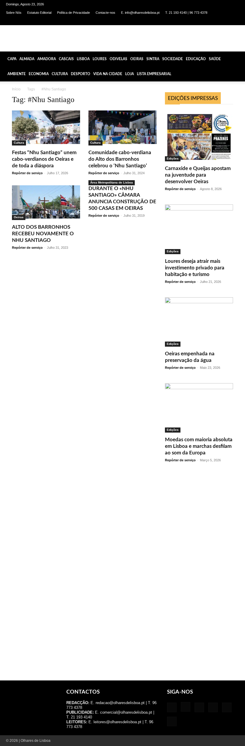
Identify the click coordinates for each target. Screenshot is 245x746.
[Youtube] (234, 21)
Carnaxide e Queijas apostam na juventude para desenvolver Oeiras (198, 175)
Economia (39, 74)
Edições (173, 158)
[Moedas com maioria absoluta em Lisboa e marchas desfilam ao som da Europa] (199, 408)
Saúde (215, 59)
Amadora (46, 59)
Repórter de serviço (27, 173)
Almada (26, 59)
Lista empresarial (154, 74)
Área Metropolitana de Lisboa (111, 182)
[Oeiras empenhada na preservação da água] (199, 322)
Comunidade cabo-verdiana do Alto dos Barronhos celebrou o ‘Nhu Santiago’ (119, 159)
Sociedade (172, 59)
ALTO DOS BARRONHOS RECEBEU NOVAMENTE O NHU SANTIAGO (43, 234)
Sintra (152, 59)
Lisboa (83, 59)
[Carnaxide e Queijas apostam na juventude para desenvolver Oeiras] (199, 135)
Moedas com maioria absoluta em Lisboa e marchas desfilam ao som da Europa (198, 446)
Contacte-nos (105, 12)
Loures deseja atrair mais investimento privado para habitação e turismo (194, 268)
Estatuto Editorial (39, 12)
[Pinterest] (214, 21)
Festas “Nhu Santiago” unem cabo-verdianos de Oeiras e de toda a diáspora (44, 159)
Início (16, 89)
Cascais (66, 59)
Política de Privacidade (73, 12)
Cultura (60, 74)
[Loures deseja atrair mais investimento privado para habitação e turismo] (199, 229)
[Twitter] (224, 21)
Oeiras (136, 59)
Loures (100, 59)
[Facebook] (185, 21)
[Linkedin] (204, 21)
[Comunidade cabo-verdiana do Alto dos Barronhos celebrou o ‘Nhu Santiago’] (122, 127)
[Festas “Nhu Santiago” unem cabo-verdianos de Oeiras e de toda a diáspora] (46, 127)
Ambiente (16, 74)
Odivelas (118, 59)
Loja (129, 74)
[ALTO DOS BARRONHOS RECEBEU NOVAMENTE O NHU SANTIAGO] (46, 202)
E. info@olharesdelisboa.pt (140, 12)
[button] (238, 58)
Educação (196, 59)
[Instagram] (195, 21)
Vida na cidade (107, 74)
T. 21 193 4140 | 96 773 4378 (186, 12)
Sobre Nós (14, 12)
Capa (11, 59)
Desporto (80, 74)
